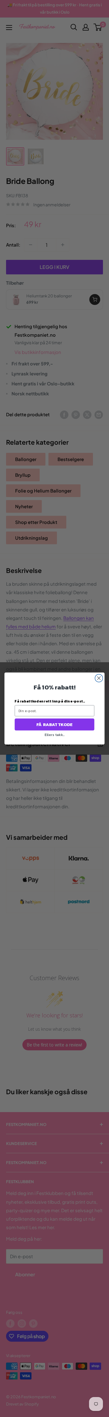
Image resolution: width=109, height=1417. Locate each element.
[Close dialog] (99, 678)
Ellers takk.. (54, 735)
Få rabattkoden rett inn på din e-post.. (49, 701)
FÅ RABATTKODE (54, 724)
